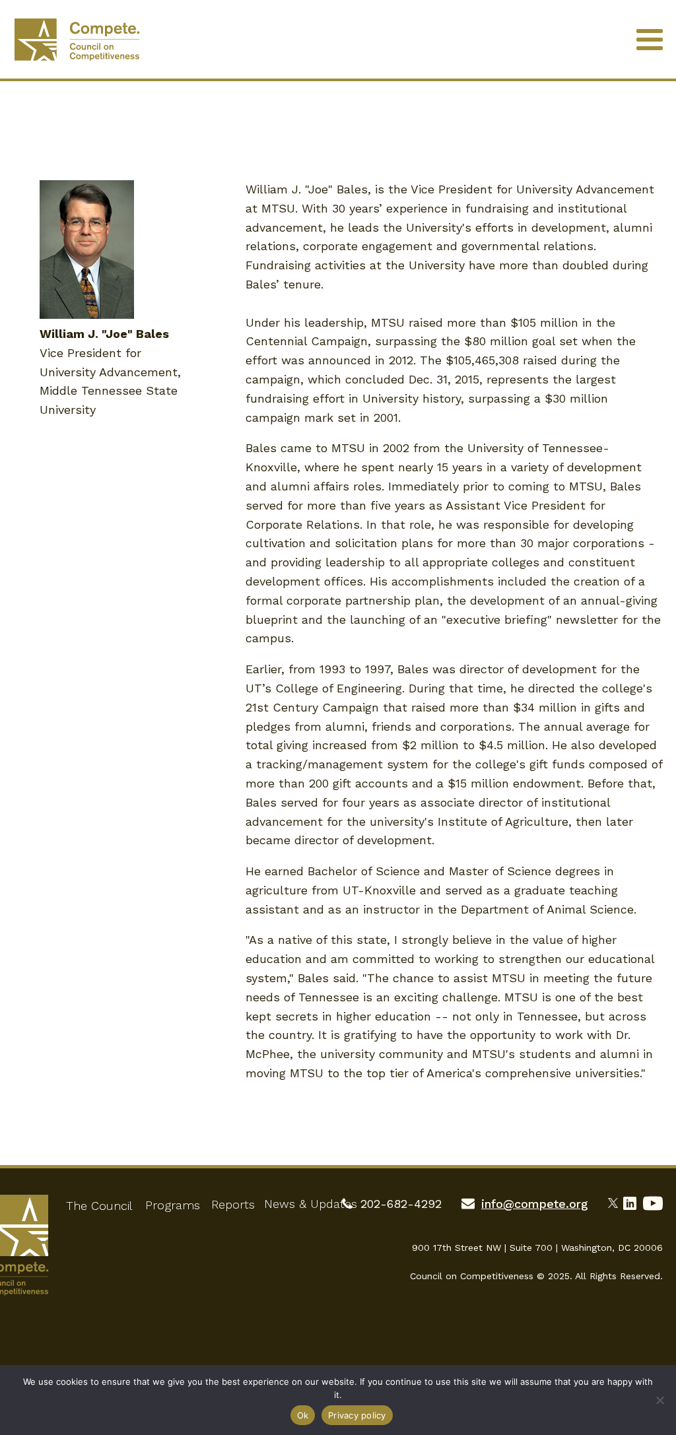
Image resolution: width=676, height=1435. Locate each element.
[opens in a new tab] (615, 1201)
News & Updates (310, 1204)
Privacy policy (357, 1415)
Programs (172, 1205)
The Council (99, 1206)
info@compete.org (534, 1204)
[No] (659, 1400)
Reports (233, 1204)
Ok (303, 1415)
